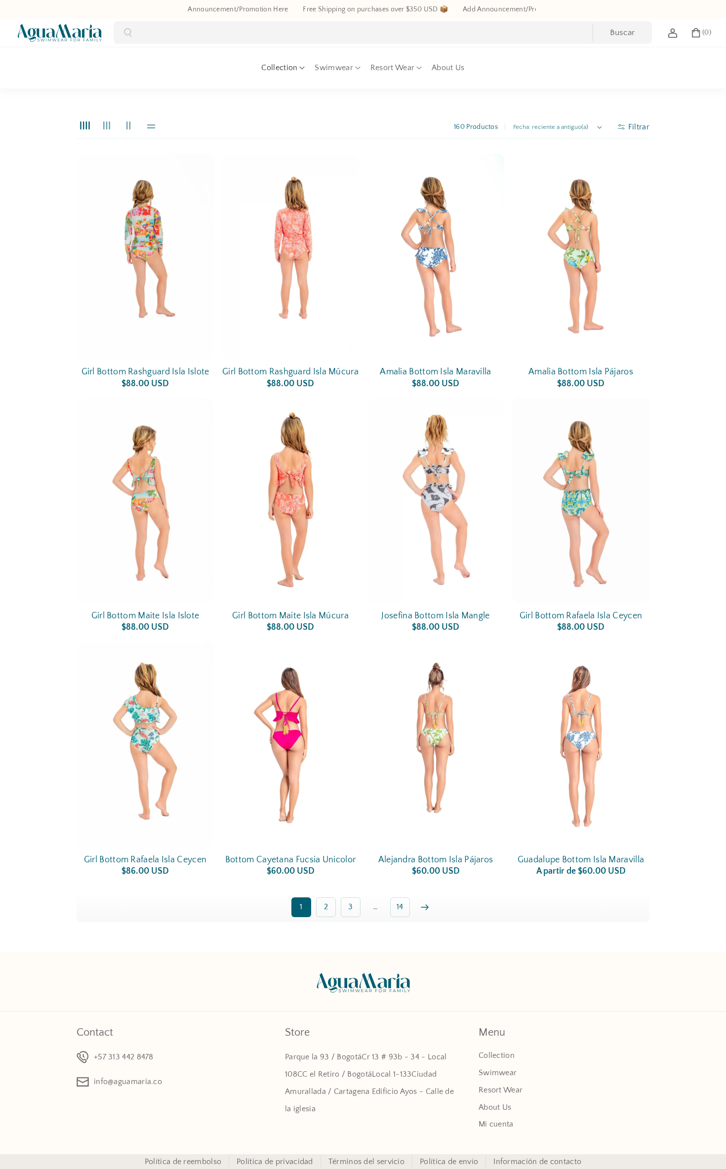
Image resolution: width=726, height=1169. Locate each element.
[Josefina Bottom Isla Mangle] (435, 501)
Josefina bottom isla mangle (435, 616)
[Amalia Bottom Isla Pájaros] (580, 257)
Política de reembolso (183, 1161)
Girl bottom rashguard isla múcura (290, 372)
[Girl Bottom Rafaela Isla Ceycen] (580, 501)
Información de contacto (537, 1161)
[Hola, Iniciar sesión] (673, 32)
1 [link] (301, 906)
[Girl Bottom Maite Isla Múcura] (290, 501)
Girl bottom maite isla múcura (290, 616)
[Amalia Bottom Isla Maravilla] (435, 257)
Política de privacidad (275, 1161)
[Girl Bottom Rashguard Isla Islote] (145, 257)
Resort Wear (501, 1090)
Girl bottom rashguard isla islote (145, 372)
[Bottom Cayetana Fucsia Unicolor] (290, 744)
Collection (497, 1055)
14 (400, 906)
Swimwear (498, 1072)
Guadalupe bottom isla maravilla (581, 860)
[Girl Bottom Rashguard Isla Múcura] (290, 257)
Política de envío (449, 1161)
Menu (492, 1032)
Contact (95, 1032)
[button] (701, 32)
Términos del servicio (366, 1161)
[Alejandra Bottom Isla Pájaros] (435, 744)
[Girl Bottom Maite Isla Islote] (145, 501)
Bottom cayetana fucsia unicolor (290, 860)
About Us (495, 1107)
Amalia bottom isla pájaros (580, 372)
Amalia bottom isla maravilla (435, 372)
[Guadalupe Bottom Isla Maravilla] (580, 744)
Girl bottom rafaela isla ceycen (581, 616)
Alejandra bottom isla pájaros (435, 860)
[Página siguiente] (425, 907)
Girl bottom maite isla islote (145, 616)
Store (297, 1032)
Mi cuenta (496, 1124)
